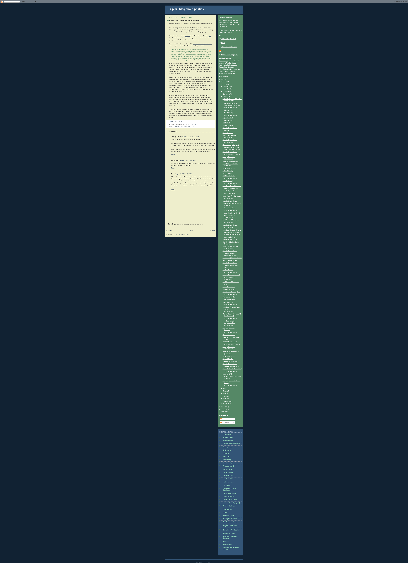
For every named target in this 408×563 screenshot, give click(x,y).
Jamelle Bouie (227, 469)
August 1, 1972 (227, 374)
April (224, 396)
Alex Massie (227, 434)
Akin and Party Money (229, 208)
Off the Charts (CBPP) (230, 499)
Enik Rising (227, 450)
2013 (223, 82)
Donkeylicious (227, 447)
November (226, 89)
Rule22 (225, 512)
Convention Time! (228, 133)
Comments (225, 422)
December (226, 86)
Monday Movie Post (229, 335)
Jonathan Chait (228, 475)
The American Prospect (229, 47)
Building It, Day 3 (228, 110)
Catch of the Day (228, 112)
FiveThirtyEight (228, 463)
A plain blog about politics (186, 9)
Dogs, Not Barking (228, 359)
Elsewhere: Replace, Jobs (231, 366)
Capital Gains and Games (231, 444)
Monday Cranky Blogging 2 (231, 145)
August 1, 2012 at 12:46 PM (190, 136)
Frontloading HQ (228, 466)
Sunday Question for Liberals (231, 154)
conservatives (178, 126)
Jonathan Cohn (228, 479)
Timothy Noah (227, 544)
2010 (223, 409)
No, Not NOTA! (227, 173)
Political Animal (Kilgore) (231, 503)
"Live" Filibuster (224, 69)
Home (191, 230)
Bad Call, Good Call (229, 193)
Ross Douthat (227, 509)
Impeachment (223, 61)
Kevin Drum (227, 485)
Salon (223, 43)
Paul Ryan (226, 284)
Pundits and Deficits (229, 237)
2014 (223, 79)
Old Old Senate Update (230, 260)
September (226, 94)
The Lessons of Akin (229, 176)
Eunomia (226, 453)
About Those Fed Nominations (232, 196)
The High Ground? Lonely (230, 361)
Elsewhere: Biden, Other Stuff (232, 186)
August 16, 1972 (228, 227)
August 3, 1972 (227, 354)
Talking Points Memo (230, 519)
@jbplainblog (228, 32)
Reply (173, 154)
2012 (223, 84)
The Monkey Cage (229, 533)
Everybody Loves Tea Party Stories (184, 20)
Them (225, 67)
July (224, 388)
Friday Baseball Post (229, 168)
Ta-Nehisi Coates (228, 515)
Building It (226, 130)
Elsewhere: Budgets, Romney (232, 230)
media (185, 126)
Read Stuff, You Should (230, 107)
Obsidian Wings (228, 496)
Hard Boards (223, 65)
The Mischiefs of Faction (231, 530)
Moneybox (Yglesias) (230, 493)
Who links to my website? (204, 562)
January (225, 403)
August (225, 96)
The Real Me (226, 123)
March (225, 398)
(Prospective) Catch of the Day (232, 258)
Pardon (221, 67)
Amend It (222, 63)
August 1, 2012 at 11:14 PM (183, 174)
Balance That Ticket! (229, 299)
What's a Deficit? (228, 270)
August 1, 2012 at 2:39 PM (188, 160)
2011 (223, 407)
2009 (223, 412)
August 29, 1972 (228, 118)
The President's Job (229, 289)
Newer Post (169, 230)
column (187, 36)
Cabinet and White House (230, 188)
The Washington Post (228, 39)
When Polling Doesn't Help (227, 73)
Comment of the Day (229, 297)
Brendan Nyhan (228, 440)
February (226, 401)
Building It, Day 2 (228, 120)
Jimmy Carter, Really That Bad (232, 369)
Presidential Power (229, 506)
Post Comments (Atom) (182, 234)
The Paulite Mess (228, 125)
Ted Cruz (191, 126)
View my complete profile (229, 55)
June (224, 391)
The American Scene (230, 522)
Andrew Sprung (228, 437)
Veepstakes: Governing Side (231, 292)
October (225, 91)
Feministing (227, 459)
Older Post (211, 230)
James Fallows (228, 472)
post (210, 36)
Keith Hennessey (228, 482)
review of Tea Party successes (202, 44)
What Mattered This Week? (231, 161)
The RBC (226, 541)
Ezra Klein (226, 456)
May (224, 393)
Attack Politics (223, 71)
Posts (224, 419)
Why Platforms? (227, 181)
